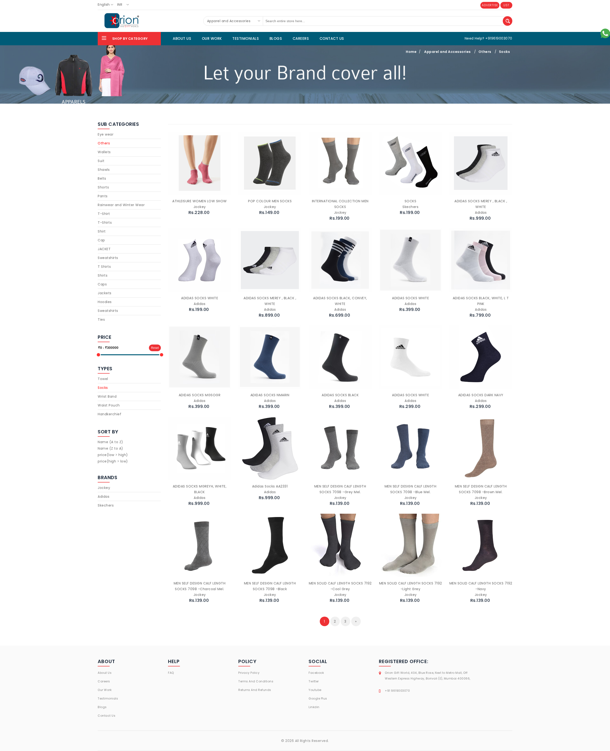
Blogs (102, 707)
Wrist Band (107, 396)
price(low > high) (113, 454)
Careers (104, 681)
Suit (101, 160)
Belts (102, 178)
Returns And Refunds (254, 690)
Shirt (102, 231)
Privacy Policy (248, 673)
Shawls (104, 169)
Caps (102, 284)
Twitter (314, 681)
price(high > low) (113, 461)
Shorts (103, 187)
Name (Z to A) (110, 448)
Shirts (102, 275)
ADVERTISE (490, 5)
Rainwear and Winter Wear (121, 205)
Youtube (315, 690)
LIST (506, 5)
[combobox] (107, 5)
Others (484, 51)
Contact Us (106, 716)
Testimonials (108, 698)
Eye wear (105, 134)
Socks (504, 51)
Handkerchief (109, 414)
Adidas (103, 496)
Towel (103, 378)
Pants (103, 196)
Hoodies (105, 301)
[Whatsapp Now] (605, 33)
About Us (105, 673)
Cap (101, 240)
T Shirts (104, 266)
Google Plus (318, 698)
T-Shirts (105, 222)
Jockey (104, 487)
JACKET (104, 249)
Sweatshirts (108, 257)
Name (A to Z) (110, 442)
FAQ (171, 673)
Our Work (105, 690)
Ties (101, 319)
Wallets (104, 152)
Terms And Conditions (255, 681)
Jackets (105, 293)
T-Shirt (104, 213)
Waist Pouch (109, 405)
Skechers (106, 505)
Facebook (316, 673)
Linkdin (314, 707)
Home (411, 51)
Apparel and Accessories (447, 51)
